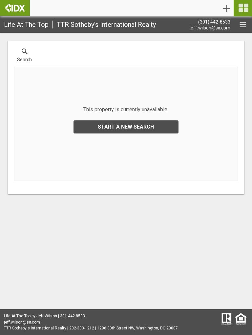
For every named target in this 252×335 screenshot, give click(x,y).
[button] (24, 56)
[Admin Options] (226, 8)
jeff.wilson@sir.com (22, 322)
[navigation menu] (243, 8)
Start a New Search (126, 127)
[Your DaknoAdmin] (15, 8)
